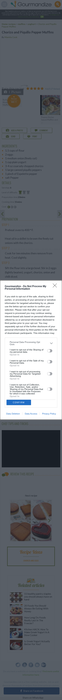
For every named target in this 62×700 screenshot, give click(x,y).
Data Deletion (13, 413)
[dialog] (31, 350)
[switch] (49, 350)
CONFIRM (19, 402)
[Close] (56, 286)
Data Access (31, 413)
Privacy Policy (49, 413)
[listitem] (31, 343)
